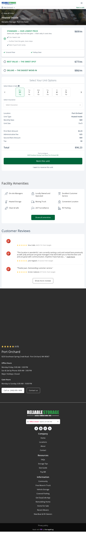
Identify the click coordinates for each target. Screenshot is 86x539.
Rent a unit (80, 8)
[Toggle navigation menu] (82, 3)
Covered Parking (43, 493)
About (43, 446)
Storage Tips (43, 464)
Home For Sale (43, 506)
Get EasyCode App (43, 498)
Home (43, 438)
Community (43, 481)
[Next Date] (81, 92)
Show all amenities (43, 217)
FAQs (43, 459)
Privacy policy (43, 525)
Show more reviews (43, 281)
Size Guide (43, 468)
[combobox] (43, 104)
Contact (43, 450)
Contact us (33, 390)
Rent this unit (43, 161)
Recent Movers (43, 510)
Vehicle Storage (43, 489)
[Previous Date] (5, 92)
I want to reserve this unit (43, 167)
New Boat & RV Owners (43, 514)
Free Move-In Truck (43, 485)
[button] (36, 428)
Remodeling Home (43, 502)
